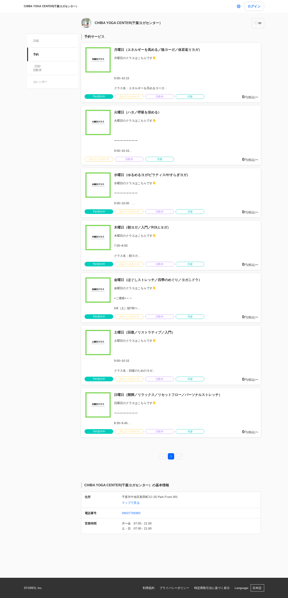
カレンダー (40, 81)
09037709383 (131, 513)
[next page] (179, 456)
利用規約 (149, 588)
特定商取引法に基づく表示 (212, 588)
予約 (36, 54)
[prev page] (163, 456)
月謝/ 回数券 (37, 68)
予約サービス (94, 36)
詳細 (36, 40)
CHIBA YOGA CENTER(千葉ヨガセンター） (51, 6)
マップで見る (131, 502)
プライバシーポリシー (174, 588)
